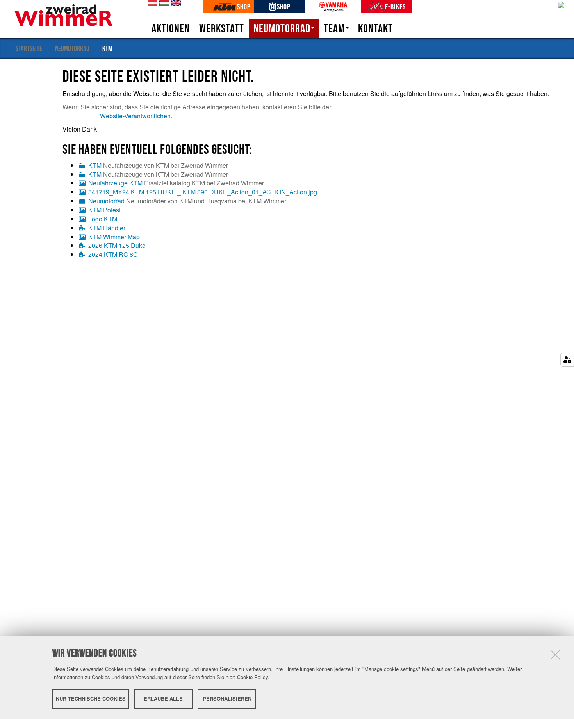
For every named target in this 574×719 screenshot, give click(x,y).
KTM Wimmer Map (114, 236)
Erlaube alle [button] (163, 698)
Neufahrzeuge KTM (115, 182)
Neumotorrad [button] (281, 28)
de (151, 3)
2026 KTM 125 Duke (117, 245)
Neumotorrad (72, 48)
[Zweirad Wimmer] (63, 14)
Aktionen (171, 28)
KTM (95, 165)
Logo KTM (102, 218)
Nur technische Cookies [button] (91, 698)
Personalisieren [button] (227, 698)
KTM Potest (104, 209)
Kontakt (375, 28)
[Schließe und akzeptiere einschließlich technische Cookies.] (555, 654)
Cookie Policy (252, 677)
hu (162, 3)
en (174, 3)
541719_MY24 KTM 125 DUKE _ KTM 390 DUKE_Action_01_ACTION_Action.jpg (202, 191)
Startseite (29, 48)
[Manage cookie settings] (567, 360)
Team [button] (334, 28)
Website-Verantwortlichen (135, 115)
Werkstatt (221, 28)
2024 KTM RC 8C (113, 254)
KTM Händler (106, 227)
